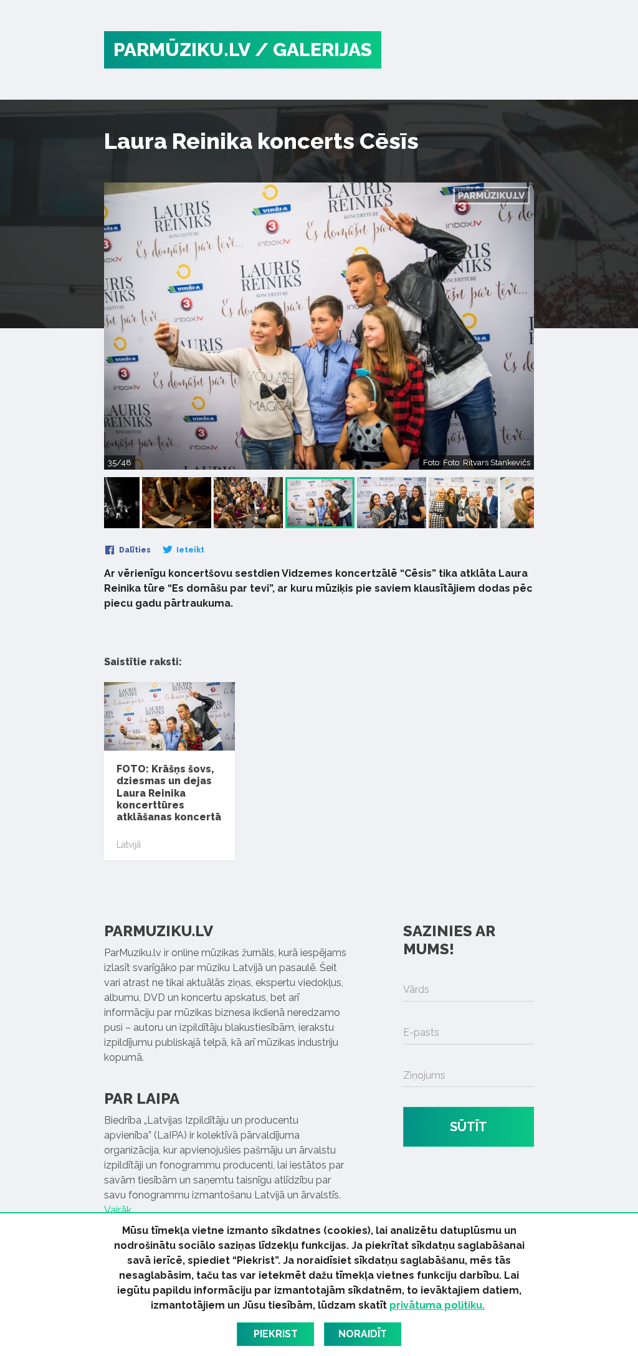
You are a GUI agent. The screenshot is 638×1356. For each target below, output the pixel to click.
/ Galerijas (313, 49)
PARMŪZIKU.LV (181, 49)
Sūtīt (468, 1126)
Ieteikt (189, 550)
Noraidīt (362, 1334)
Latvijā (129, 845)
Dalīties (134, 550)
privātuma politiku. (437, 1305)
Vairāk (117, 1210)
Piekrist (276, 1334)
